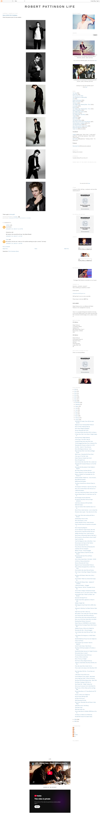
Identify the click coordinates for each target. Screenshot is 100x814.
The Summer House (77, 120)
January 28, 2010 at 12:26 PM (14, 229)
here (96, 60)
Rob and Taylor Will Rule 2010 (81, 696)
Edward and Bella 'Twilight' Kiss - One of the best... (86, 477)
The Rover (75, 103)
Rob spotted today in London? (81, 653)
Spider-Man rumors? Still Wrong (82, 705)
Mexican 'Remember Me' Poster (82, 563)
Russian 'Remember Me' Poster (81, 430)
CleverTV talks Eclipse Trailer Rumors (83, 646)
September (77, 404)
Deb (74, 729)
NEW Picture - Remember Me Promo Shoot (84, 454)
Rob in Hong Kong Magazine (81, 527)
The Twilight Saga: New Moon (79, 114)
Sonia (74, 736)
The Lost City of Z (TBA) (78, 95)
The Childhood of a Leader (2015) (80, 97)
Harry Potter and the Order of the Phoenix (81, 121)
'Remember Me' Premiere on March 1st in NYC (85, 445)
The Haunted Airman (77, 124)
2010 (75, 400)
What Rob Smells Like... (80, 709)
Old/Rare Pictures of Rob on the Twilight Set (84, 628)
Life (73, 98)
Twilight (74, 116)
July (76, 408)
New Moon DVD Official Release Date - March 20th (86, 680)
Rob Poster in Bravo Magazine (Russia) (83, 660)
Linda (74, 732)
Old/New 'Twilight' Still (79, 603)
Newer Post (5, 248)
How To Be (75, 138)
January (77, 419)
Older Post (66, 248)
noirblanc (8, 225)
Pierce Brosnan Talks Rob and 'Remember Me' (85, 546)
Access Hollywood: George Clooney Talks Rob (85, 529)
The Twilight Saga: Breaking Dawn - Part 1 (82, 108)
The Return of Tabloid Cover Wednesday (83, 714)
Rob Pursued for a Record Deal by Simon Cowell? (85, 537)
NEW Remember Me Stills (80, 700)
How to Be (75, 118)
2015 (75, 391)
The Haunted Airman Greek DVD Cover (83, 655)
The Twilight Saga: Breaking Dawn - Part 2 (82, 104)
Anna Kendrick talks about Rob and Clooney (84, 570)
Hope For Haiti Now (79, 539)
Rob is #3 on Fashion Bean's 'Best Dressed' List (85, 488)
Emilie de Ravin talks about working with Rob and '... (86, 617)
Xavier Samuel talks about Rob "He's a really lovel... (86, 461)
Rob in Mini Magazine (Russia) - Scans (83, 449)
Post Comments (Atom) (14, 251)
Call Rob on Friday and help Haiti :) (82, 561)
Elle (74, 731)
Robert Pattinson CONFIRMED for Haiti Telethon (85, 623)
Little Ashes (75, 117)
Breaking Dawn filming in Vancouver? (83, 621)
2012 (75, 397)
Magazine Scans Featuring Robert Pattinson (84, 424)
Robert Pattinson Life (50, 6)
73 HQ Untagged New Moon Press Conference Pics (86, 443)
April (76, 413)
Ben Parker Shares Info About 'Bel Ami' (83, 470)
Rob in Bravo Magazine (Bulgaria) (82, 428)
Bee (74, 727)
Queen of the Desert (77, 100)
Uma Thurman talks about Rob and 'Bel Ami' (84, 615)
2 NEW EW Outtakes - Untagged (82, 585)
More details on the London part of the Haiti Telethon (86, 613)
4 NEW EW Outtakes (79, 490)
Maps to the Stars (76, 101)
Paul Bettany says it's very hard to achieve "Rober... (86, 592)
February (77, 417)
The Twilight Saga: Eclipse (78, 111)
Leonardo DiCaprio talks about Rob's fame (84, 441)
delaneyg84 (12, 214)
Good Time (75, 94)
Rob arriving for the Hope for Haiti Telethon (84, 543)
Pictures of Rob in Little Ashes (81, 656)
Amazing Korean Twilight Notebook (82, 437)
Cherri (7, 239)
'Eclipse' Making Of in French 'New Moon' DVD (85, 472)
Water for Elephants (77, 110)
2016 (75, 389)
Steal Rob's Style (78, 707)
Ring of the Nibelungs (77, 127)
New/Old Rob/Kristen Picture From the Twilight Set (85, 638)
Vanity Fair (75, 128)
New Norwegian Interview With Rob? (82, 497)
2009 (75, 719)
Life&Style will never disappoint (81, 548)
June (76, 410)
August (77, 406)
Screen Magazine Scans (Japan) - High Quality (85, 676)
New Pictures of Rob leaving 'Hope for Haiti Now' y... (86, 535)
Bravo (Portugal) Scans (80, 460)
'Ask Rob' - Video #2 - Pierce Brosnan (83, 447)
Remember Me (76, 113)
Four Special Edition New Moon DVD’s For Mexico (85, 432)
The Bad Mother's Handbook (79, 123)
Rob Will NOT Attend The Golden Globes (83, 716)
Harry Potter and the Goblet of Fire (80, 126)
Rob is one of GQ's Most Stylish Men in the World (85, 619)
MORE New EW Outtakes (80, 481)
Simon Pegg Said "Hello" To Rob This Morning (85, 678)
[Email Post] (19, 216)
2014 (75, 393)
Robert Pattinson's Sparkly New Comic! (83, 458)
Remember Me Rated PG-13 (81, 597)
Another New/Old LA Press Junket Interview (84, 522)
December (77, 402)
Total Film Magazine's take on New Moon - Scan (85, 541)
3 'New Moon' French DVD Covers (82, 674)
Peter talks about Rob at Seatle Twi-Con (83, 666)
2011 (75, 399)
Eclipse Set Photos (79, 640)
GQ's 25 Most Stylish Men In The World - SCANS (85, 559)
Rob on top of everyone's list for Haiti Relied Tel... (85, 686)
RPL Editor (75, 734)
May (76, 412)
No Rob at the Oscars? (80, 698)
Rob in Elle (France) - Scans (81, 520)
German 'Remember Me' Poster (81, 544)
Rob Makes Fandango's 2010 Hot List (83, 682)
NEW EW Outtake (79, 504)
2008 (75, 721)
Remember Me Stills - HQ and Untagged (83, 630)
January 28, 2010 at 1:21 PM (14, 236)
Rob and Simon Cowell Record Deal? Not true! (85, 531)
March (76, 415)
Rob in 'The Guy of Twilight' (81, 658)
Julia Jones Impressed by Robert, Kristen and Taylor (86, 492)
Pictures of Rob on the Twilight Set (82, 694)
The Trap (75, 93)
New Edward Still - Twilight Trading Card (83, 684)
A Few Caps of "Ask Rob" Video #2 (82, 439)
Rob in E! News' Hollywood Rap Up (82, 426)
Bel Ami (74, 107)
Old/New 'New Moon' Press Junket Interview (84, 533)
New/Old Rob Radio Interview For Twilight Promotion (86, 651)
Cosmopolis (75, 106)
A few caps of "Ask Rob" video (81, 456)
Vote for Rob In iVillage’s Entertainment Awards (85, 590)
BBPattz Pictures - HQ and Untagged (83, 550)
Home (36, 248)
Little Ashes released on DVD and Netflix (83, 502)
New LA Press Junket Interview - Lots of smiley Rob (86, 510)
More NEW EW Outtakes (10, 15)
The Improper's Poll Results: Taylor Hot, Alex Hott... (86, 486)
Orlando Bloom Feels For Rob (81, 518)
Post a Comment (6, 246)
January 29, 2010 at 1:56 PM (14, 243)
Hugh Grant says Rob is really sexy (82, 611)
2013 (75, 395)
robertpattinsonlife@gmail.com (79, 293)
